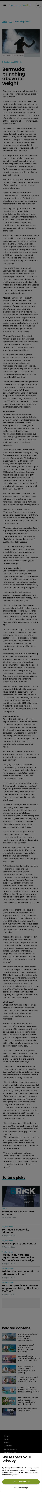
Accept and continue (21, 1482)
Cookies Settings (21, 1488)
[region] (21, 1472)
